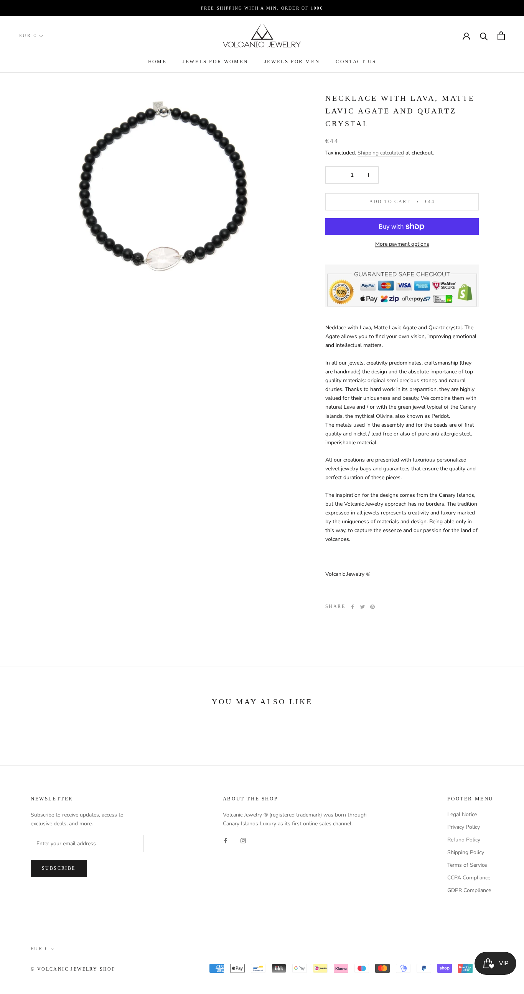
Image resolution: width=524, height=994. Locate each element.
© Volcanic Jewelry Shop (73, 969)
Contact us (356, 61)
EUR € (27, 35)
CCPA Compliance (468, 877)
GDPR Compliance (469, 890)
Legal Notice (462, 814)
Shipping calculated (381, 152)
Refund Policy (463, 839)
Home (157, 61)
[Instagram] (243, 840)
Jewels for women (215, 61)
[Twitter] (362, 607)
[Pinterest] (372, 607)
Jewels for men (292, 61)
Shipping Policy (465, 852)
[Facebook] (352, 607)
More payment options (402, 244)
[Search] (484, 36)
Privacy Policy (463, 827)
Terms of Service (467, 865)
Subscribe (59, 868)
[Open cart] (501, 35)
